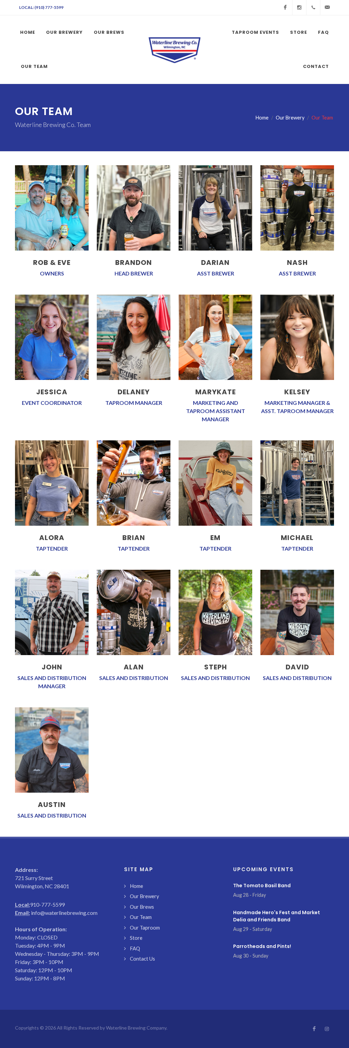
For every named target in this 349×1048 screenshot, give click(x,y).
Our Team (141, 917)
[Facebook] (285, 7)
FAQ (135, 948)
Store (136, 938)
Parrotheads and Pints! (262, 946)
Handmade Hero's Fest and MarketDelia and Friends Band (276, 916)
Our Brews (142, 907)
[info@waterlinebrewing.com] (327, 7)
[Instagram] (299, 7)
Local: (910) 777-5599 (41, 7)
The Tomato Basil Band (262, 885)
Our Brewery (290, 118)
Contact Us (142, 958)
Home (262, 118)
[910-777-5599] (313, 7)
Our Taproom (145, 927)
